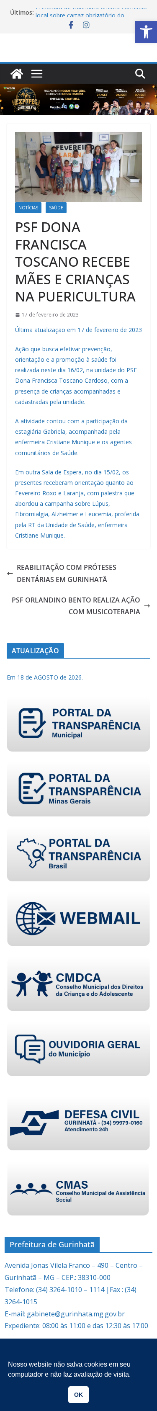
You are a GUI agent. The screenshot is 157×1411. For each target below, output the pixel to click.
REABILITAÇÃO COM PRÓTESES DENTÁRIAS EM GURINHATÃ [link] (66, 573)
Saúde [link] (56, 208)
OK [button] (78, 1394)
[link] (146, 32)
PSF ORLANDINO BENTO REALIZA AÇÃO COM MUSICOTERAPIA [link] (76, 606)
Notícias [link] (28, 208)
